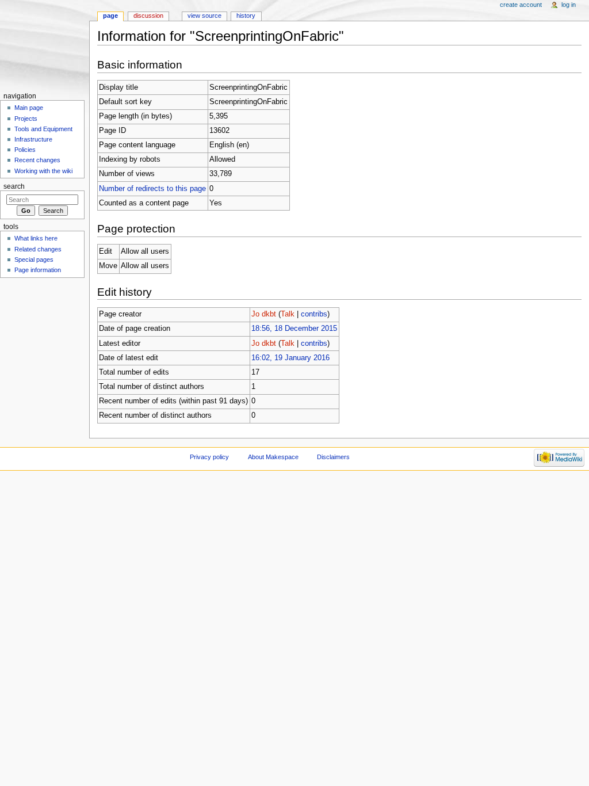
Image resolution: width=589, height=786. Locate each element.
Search (14, 186)
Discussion (148, 15)
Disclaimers (333, 456)
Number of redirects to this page (152, 189)
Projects (25, 118)
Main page (28, 107)
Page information (37, 269)
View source (204, 15)
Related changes (38, 249)
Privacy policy (209, 456)
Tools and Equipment (43, 128)
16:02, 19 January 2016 (290, 358)
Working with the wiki (43, 170)
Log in (568, 4)
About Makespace (273, 456)
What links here (36, 238)
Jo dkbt (263, 314)
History (245, 15)
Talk (287, 314)
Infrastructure (33, 139)
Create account (521, 4)
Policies (25, 149)
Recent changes (37, 160)
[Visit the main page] (44, 44)
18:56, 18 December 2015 (294, 329)
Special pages (33, 259)
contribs (314, 314)
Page (110, 15)
